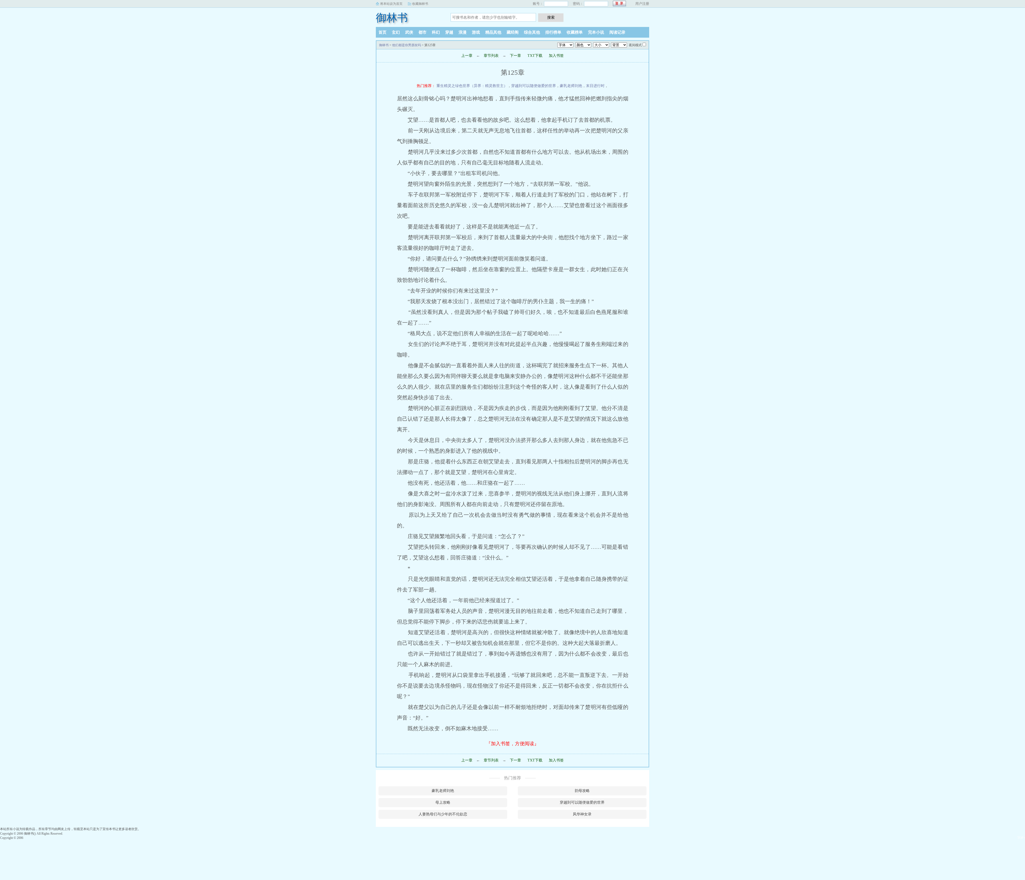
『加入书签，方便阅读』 (512, 743)
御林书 (392, 18)
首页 (383, 32)
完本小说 (596, 32)
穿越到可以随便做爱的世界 (533, 86)
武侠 (409, 32)
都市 (423, 32)
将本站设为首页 (391, 4)
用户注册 (642, 4)
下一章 (515, 56)
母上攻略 (442, 802)
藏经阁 (513, 32)
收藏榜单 (575, 32)
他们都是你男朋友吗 (406, 45)
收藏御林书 (420, 4)
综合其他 (532, 32)
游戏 (476, 32)
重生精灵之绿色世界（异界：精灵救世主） (471, 86)
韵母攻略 (582, 791)
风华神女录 (582, 814)
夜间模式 (635, 45)
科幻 (436, 32)
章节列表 (491, 56)
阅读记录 (617, 32)
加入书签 (556, 56)
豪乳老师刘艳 (571, 86)
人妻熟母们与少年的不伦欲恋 (443, 814)
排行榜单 (553, 32)
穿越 (449, 32)
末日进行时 (595, 86)
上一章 (466, 56)
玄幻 (396, 32)
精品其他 (493, 32)
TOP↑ (1021, 838)
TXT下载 (534, 56)
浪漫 (463, 32)
